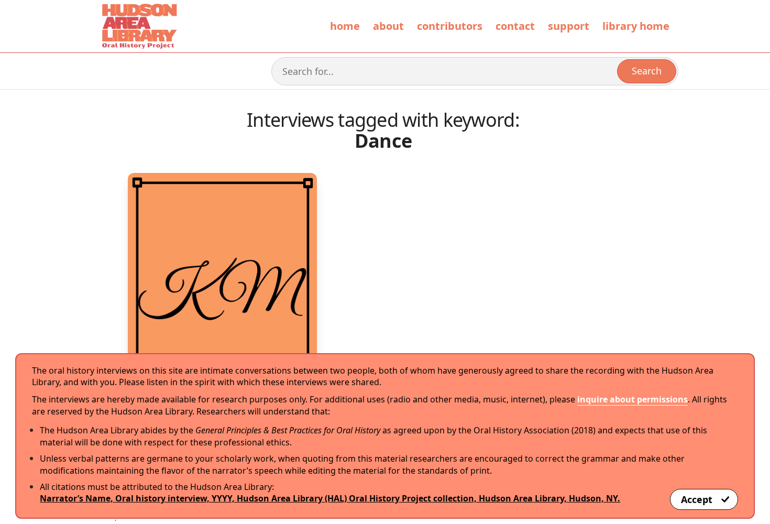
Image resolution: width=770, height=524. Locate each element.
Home (345, 26)
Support (568, 26)
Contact (515, 26)
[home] (139, 26)
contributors (449, 26)
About (388, 26)
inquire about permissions (632, 399)
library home (635, 26)
